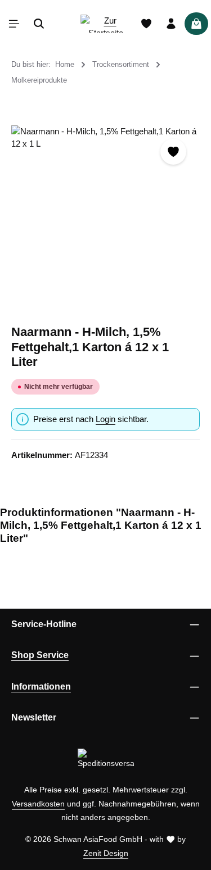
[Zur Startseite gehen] (105, 24)
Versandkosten (38, 803)
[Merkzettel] (146, 23)
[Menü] (14, 23)
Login (105, 419)
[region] (105, 219)
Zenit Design (105, 853)
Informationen (41, 686)
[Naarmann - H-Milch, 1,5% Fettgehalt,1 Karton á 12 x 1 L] (105, 219)
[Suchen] (39, 23)
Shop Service (40, 655)
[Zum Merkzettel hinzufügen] (173, 152)
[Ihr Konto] (171, 23)
